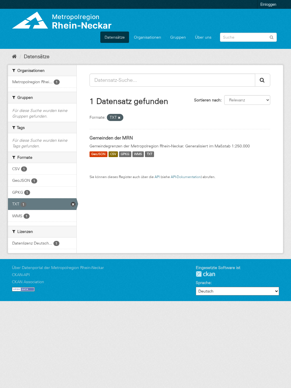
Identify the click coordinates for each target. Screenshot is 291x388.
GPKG (125, 154)
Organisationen (147, 37)
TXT (149, 154)
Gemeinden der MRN (111, 138)
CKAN (205, 274)
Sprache (203, 282)
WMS (138, 154)
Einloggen (268, 4)
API (157, 177)
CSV (113, 154)
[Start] (14, 56)
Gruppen (178, 37)
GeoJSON (98, 154)
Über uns (203, 37)
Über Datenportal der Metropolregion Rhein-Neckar (58, 267)
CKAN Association (28, 281)
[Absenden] (271, 36)
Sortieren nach (207, 100)
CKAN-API (21, 274)
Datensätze (115, 37)
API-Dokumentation (186, 177)
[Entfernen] (119, 118)
